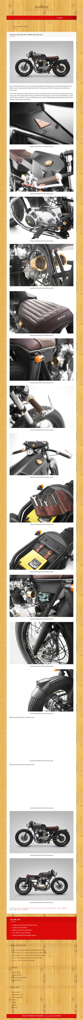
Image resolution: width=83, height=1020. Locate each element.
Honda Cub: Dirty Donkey (20, 927)
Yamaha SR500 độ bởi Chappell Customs (24, 935)
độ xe (40, 908)
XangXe (41, 7)
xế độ (59, 908)
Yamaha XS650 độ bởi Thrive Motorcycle (26, 35)
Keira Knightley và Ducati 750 (37, 952)
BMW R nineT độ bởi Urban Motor (22, 930)
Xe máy (14, 1007)
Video (14, 1000)
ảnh (35, 908)
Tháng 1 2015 (16, 972)
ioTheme (58, 1016)
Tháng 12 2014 (16, 975)
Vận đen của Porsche (28, 960)
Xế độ (20, 908)
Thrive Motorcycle (49, 908)
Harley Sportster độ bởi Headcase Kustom (25, 925)
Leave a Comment (22, 909)
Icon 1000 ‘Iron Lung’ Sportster (21, 932)
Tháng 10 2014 (17, 980)
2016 (31, 908)
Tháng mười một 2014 (19, 977)
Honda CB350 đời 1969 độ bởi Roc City (32, 950)
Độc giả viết (16, 992)
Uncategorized (17, 997)
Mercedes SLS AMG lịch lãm (36, 955)
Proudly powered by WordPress (33, 1016)
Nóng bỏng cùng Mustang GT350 (31, 958)
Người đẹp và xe (17, 994)
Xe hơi (14, 1005)
